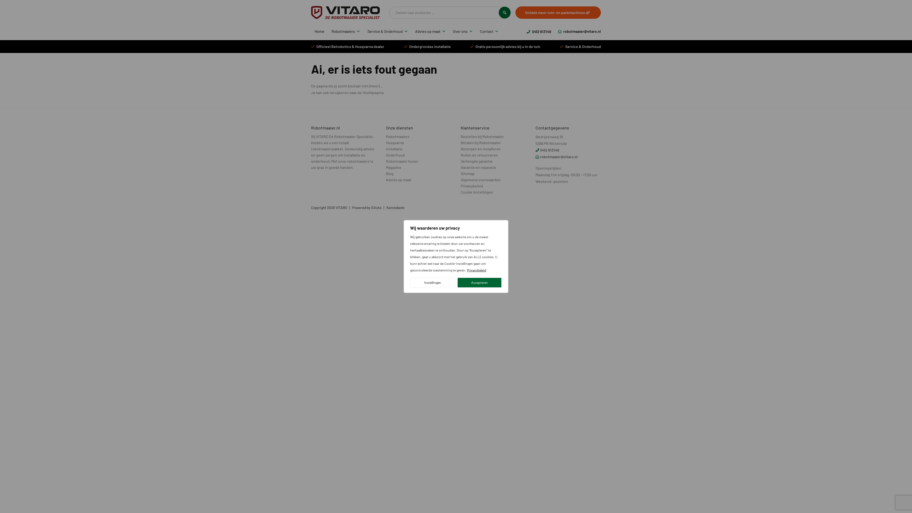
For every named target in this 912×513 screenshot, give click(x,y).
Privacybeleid (476, 270)
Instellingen (432, 282)
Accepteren (479, 282)
